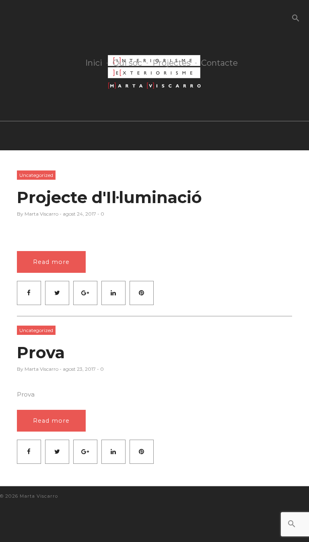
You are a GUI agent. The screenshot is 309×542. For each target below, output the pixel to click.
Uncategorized (36, 175)
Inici (93, 63)
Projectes (171, 63)
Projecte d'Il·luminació (109, 197)
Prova (41, 352)
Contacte (219, 63)
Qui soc (127, 63)
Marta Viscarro (41, 214)
